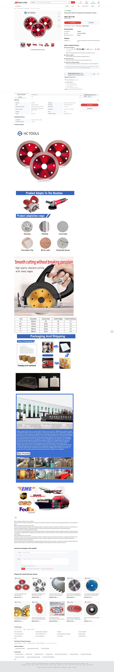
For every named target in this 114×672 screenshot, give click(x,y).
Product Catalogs (31, 629)
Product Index (77, 663)
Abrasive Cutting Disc (18, 636)
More (15, 659)
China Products (33, 663)
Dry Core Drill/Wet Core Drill (41, 633)
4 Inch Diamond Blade (45, 648)
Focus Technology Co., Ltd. (49, 667)
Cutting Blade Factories (39, 654)
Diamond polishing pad (40, 636)
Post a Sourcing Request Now (47, 568)
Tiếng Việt (84, 664)
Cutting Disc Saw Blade (74, 654)
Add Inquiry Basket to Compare (38, 49)
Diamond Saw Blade (18, 631)
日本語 (70, 664)
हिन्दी (73, 664)
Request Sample (85, 25)
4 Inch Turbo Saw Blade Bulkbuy (48, 657)
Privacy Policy (74, 667)
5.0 (85, 96)
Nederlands (59, 664)
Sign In (66, 89)
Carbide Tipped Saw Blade (20, 648)
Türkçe (80, 664)
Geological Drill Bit (81, 633)
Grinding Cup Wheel (82, 636)
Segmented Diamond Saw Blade (41, 631)
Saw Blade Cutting (49, 654)
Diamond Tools (26, 8)
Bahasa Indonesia (90, 664)
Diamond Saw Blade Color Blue (33, 648)
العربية (63, 664)
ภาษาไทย (76, 664)
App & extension (85, 6)
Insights (87, 663)
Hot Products (28, 663)
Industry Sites (64, 663)
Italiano (51, 664)
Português (37, 664)
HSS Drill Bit (59, 631)
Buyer (72, 6)
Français (41, 664)
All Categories (18, 6)
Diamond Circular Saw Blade (35, 8)
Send (23, 568)
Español (33, 664)
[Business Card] (98, 99)
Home (15, 8)
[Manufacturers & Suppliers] (20, 2)
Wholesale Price (58, 663)
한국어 (67, 664)
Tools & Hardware (20, 8)
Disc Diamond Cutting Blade (86, 654)
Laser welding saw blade (18, 633)
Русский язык (46, 664)
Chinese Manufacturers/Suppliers (43, 663)
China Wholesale (52, 663)
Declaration (69, 667)
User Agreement (63, 667)
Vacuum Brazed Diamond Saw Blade (63, 633)
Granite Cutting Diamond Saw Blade (33, 657)
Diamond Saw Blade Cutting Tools (61, 654)
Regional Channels (71, 663)
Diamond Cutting (29, 654)
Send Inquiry (72, 22)
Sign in (98, 3)
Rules (99, 6)
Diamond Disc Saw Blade (19, 657)
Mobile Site (82, 663)
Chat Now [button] (92, 22)
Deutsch (55, 664)
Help (78, 6)
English (29, 664)
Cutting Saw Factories (19, 654)
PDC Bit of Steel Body (82, 631)
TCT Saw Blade (60, 636)
